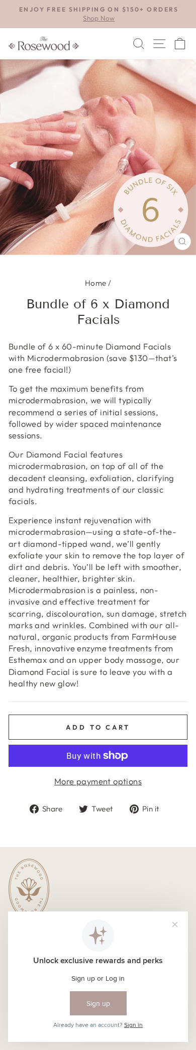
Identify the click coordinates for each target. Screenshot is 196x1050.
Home (96, 283)
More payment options (98, 781)
